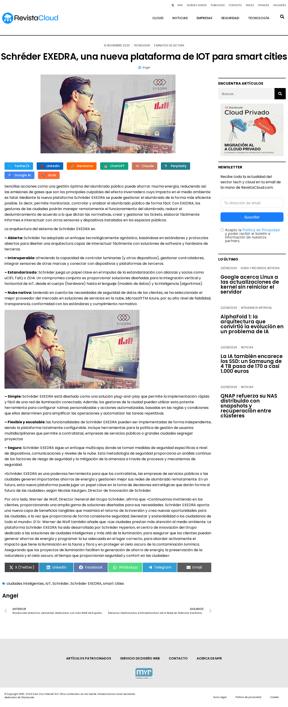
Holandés (279, 5)
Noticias (180, 18)
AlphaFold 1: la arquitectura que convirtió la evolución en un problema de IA (252, 324)
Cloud (157, 18)
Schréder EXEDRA (85, 583)
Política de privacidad (248, 697)
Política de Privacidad (261, 230)
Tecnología (258, 18)
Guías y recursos (253, 268)
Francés (263, 5)
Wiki (180, 5)
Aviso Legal (220, 697)
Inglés (250, 5)
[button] (282, 16)
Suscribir (252, 217)
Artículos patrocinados (88, 658)
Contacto (235, 5)
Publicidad (218, 5)
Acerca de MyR (209, 658)
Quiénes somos (197, 5)
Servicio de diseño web (140, 658)
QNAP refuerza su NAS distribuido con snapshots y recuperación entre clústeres (248, 405)
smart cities (113, 583)
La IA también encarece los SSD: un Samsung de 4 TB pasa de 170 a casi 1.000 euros (251, 364)
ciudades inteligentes (25, 583)
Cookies (274, 697)
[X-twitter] (173, 5)
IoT (48, 583)
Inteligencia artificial (256, 308)
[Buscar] (280, 93)
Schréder (60, 583)
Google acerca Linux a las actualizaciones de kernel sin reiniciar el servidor (249, 284)
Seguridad (230, 18)
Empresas (204, 18)
